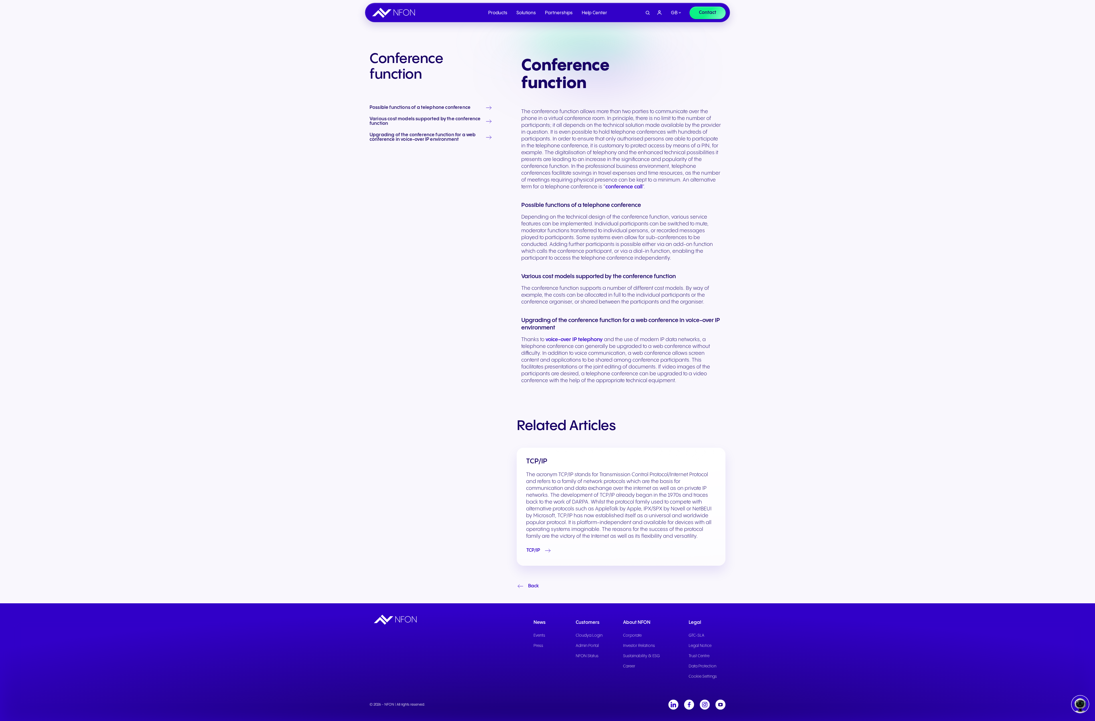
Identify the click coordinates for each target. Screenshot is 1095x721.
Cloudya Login (589, 636)
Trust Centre (699, 656)
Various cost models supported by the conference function (425, 121)
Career (629, 666)
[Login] (659, 13)
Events (539, 636)
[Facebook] (689, 705)
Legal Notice (700, 646)
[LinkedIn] (673, 705)
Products (497, 13)
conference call (623, 187)
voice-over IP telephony (574, 339)
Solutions (526, 13)
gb (674, 13)
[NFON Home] (395, 12)
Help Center (594, 13)
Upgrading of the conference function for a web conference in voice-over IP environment (423, 137)
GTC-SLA (696, 636)
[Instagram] (705, 705)
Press (538, 646)
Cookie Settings (703, 677)
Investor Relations (639, 646)
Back (533, 586)
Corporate (632, 636)
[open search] (648, 13)
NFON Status (587, 656)
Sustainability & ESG (641, 656)
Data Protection (702, 666)
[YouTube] (720, 705)
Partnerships (559, 13)
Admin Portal (587, 646)
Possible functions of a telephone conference (420, 107)
